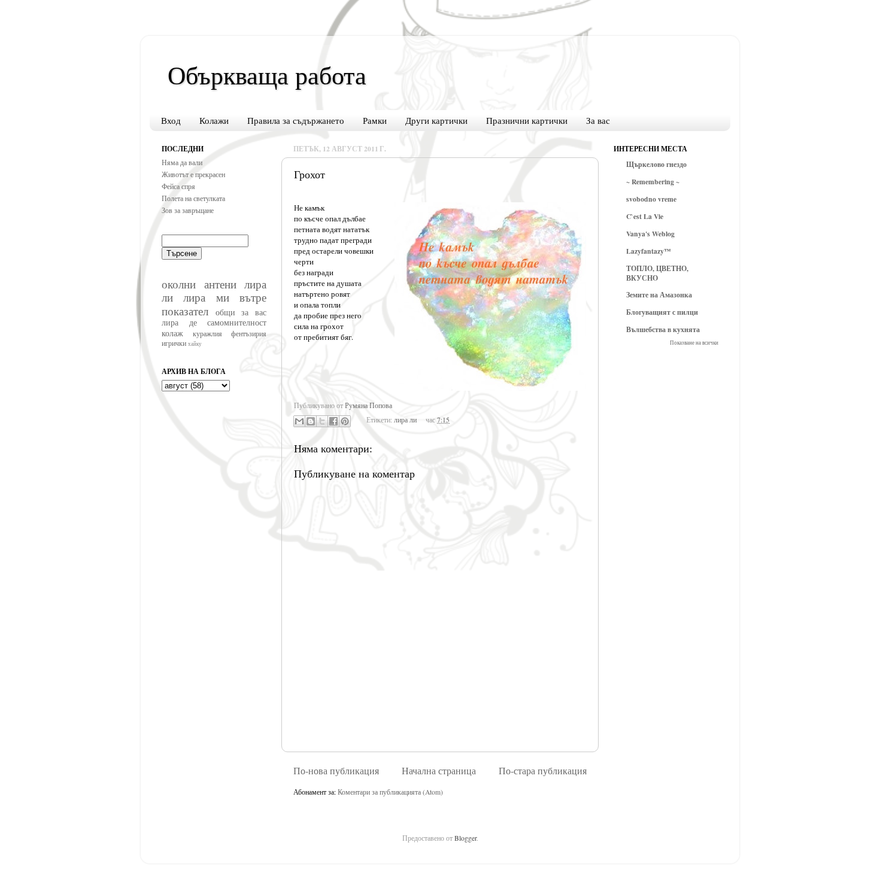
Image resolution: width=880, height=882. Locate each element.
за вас (253, 312)
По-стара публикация (543, 770)
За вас (598, 120)
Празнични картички (527, 120)
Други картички (436, 120)
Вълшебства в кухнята (663, 329)
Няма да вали (182, 162)
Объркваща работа (267, 75)
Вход (171, 120)
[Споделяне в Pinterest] (345, 421)
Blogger (465, 838)
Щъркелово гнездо (656, 164)
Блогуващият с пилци (662, 312)
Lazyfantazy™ (648, 251)
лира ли (405, 419)
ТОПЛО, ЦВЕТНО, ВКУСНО (657, 273)
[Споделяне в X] (322, 421)
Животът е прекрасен (193, 174)
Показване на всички (694, 342)
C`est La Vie (644, 216)
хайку (195, 344)
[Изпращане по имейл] (299, 421)
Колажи (214, 120)
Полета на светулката (193, 198)
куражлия (207, 333)
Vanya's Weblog (650, 234)
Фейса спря (178, 186)
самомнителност (236, 322)
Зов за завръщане (188, 210)
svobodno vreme (651, 199)
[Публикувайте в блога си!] (311, 421)
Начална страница (439, 770)
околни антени (199, 283)
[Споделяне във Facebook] (333, 421)
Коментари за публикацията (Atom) (390, 791)
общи (225, 312)
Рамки (375, 120)
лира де (179, 322)
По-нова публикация (336, 770)
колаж (172, 333)
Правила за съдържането (295, 120)
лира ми (206, 297)
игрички (174, 343)
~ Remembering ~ (652, 182)
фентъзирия (248, 333)
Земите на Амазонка (659, 295)
